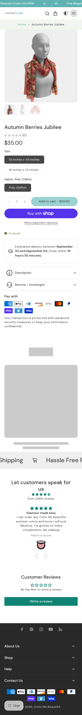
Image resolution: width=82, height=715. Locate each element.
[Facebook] (22, 629)
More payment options (41, 223)
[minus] (9, 201)
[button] (54, 201)
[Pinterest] (31, 629)
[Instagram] (41, 629)
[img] (41, 494)
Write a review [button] (41, 601)
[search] (47, 13)
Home (22, 24)
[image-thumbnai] (9, 109)
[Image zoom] (41, 66)
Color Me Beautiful (47, 707)
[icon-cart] (55, 13)
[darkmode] (64, 13)
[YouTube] (51, 629)
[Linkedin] (60, 629)
